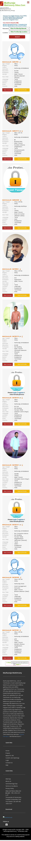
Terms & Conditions (12, 786)
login (15, 393)
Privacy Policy (10, 788)
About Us (8, 781)
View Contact (7, 90)
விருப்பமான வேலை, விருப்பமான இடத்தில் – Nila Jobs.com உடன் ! (13, 793)
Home (7, 751)
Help (7, 765)
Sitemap (8, 779)
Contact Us (9, 763)
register (21, 393)
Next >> (18, 664)
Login (7, 760)
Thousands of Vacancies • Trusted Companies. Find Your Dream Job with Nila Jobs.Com (14, 800)
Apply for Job (10, 755)
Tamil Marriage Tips (11, 784)
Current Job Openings (12, 758)
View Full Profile (22, 90)
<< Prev (8, 662)
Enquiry (8, 753)
